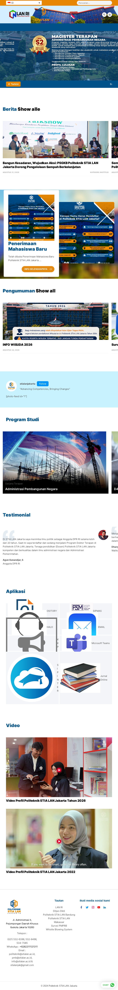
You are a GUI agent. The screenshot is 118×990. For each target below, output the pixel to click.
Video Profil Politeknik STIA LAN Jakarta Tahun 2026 (46, 800)
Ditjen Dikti (59, 911)
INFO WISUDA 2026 (17, 344)
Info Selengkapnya (35, 269)
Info (25, 483)
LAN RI (59, 907)
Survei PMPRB (59, 925)
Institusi (104, 172)
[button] (4, 51)
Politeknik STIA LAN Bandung (59, 914)
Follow (42, 383)
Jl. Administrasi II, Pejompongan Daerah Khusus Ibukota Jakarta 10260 (22, 923)
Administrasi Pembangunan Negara (31, 489)
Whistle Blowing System (59, 929)
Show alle (29, 109)
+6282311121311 (29, 946)
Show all (45, 290)
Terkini (14, 84)
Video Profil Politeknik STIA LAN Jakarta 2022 (40, 872)
